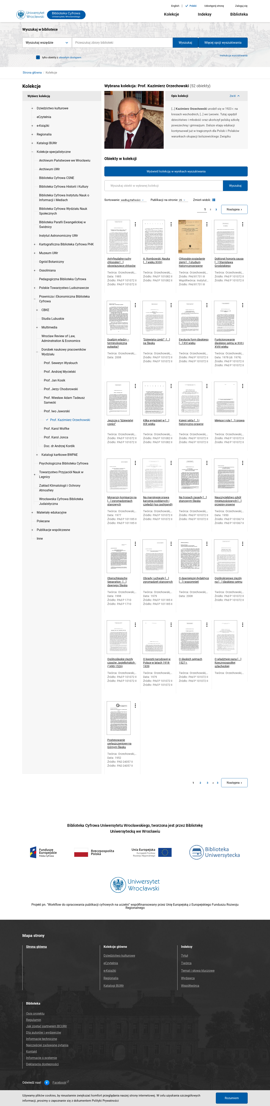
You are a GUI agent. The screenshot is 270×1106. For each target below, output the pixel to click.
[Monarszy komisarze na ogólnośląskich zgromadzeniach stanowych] (119, 475)
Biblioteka (239, 14)
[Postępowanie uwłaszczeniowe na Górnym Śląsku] (119, 718)
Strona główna (32, 72)
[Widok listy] (213, 200)
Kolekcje (171, 14)
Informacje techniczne (41, 1039)
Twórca (186, 963)
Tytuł (184, 955)
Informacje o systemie (41, 1058)
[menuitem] (52, 108)
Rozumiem (232, 1098)
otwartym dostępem (70, 57)
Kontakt (31, 1051)
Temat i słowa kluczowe (197, 971)
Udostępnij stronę (214, 5)
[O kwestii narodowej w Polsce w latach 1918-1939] (155, 637)
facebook (59, 1082)
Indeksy (204, 14)
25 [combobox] (180, 200)
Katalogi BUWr (114, 986)
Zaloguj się (241, 5)
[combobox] (122, 43)
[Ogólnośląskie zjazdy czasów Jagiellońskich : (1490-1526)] (119, 637)
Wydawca (188, 978)
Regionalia (111, 978)
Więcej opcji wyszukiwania (223, 42)
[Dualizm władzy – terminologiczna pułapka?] (119, 317)
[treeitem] (61, 108)
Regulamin (33, 1020)
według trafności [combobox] (130, 200)
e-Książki (110, 971)
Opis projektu (35, 1013)
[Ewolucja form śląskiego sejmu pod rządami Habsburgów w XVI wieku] (190, 317)
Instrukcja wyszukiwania (233, 55)
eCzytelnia (111, 963)
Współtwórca (190, 986)
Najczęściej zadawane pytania (47, 1045)
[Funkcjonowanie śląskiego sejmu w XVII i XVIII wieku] (226, 317)
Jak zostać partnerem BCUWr (46, 1026)
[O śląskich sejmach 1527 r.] (190, 637)
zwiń (233, 95)
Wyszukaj (185, 42)
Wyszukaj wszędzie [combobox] (39, 42)
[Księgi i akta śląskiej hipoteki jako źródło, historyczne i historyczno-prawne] (190, 398)
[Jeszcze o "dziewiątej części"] (119, 398)
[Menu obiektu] (135, 224)
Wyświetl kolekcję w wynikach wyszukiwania (176, 171)
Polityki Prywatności (105, 1100)
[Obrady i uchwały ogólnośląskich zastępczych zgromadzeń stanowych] (155, 556)
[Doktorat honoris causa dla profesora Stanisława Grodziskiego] (226, 237)
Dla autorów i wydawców (43, 1032)
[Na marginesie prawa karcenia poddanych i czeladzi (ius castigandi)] (155, 475)
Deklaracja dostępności (42, 1064)
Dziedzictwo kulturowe (119, 955)
